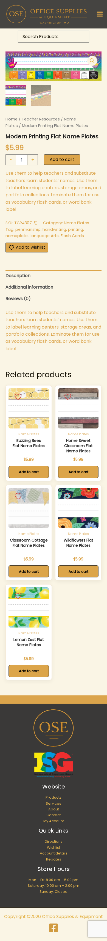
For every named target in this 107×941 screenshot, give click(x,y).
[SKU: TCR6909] (29, 408)
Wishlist (53, 847)
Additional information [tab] (29, 287)
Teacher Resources (41, 119)
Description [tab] (17, 275)
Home (11, 119)
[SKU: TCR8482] (29, 607)
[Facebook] (53, 928)
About (53, 809)
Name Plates (76, 223)
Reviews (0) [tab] (18, 298)
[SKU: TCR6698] (78, 508)
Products (53, 797)
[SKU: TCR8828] (78, 408)
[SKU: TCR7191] (29, 508)
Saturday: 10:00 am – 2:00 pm (53, 885)
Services (53, 803)
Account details (53, 853)
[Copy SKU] (35, 223)
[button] (92, 61)
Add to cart (62, 159)
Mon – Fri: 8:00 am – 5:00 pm (53, 879)
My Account (53, 821)
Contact (53, 815)
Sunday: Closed (53, 891)
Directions (54, 841)
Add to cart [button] (29, 471)
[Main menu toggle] (99, 14)
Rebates (53, 859)
